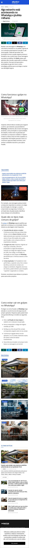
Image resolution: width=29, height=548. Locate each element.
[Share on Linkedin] (25, 43)
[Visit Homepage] (15, 2)
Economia (12, 6)
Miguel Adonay (6, 21)
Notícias (6, 6)
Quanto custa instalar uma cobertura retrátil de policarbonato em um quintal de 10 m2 (14, 174)
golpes (5, 223)
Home (2, 6)
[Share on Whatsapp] (3, 43)
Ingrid (4, 469)
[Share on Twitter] (14, 43)
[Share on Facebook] (19, 43)
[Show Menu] (2, 2)
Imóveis (4, 422)
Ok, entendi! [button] (14, 543)
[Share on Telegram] (9, 43)
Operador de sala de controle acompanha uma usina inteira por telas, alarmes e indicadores (12, 414)
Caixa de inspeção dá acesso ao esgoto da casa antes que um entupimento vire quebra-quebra (14, 435)
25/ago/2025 (15, 21)
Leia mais (5, 477)
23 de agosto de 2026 (7, 375)
